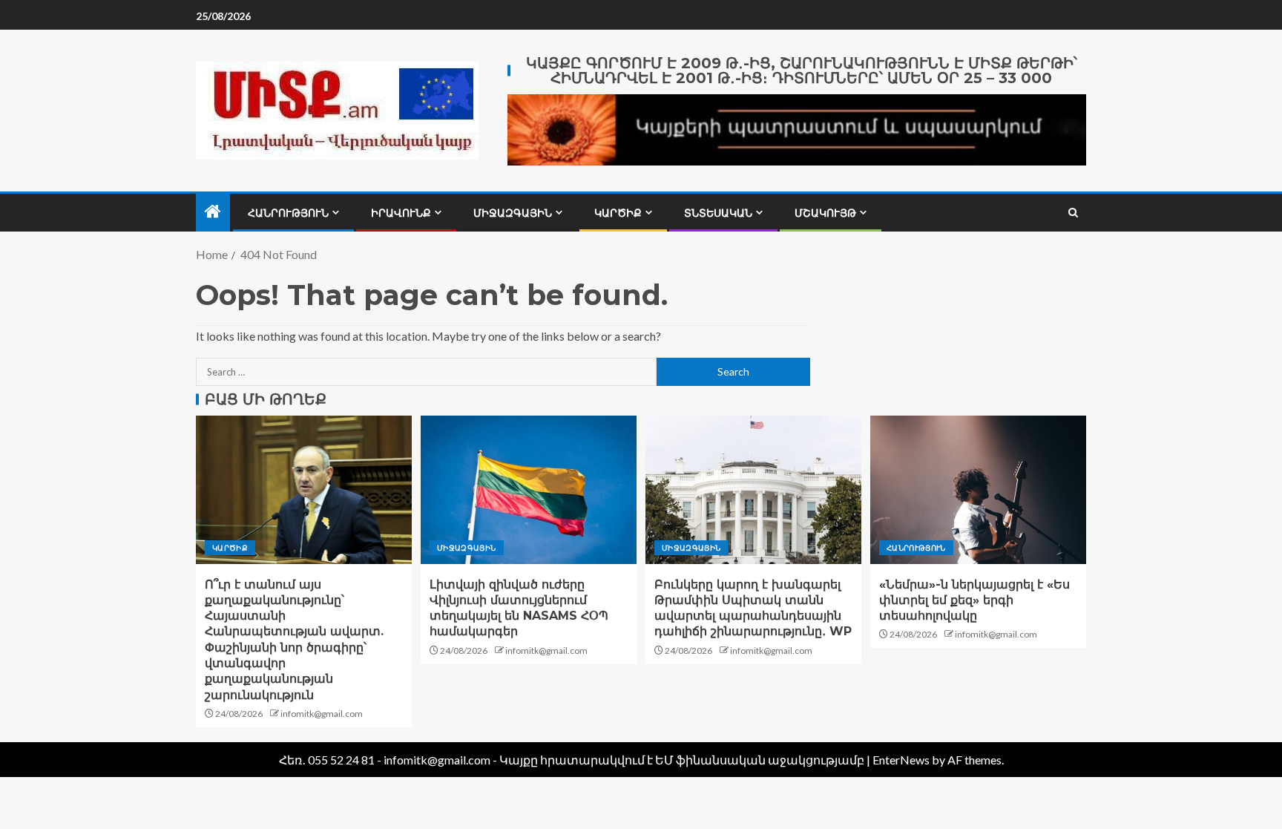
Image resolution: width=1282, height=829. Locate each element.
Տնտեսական (718, 213)
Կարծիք (618, 213)
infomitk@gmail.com (321, 713)
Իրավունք (401, 213)
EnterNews (901, 760)
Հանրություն (288, 213)
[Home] (213, 212)
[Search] (1073, 212)
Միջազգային (512, 213)
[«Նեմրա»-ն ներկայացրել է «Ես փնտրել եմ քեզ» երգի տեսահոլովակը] (978, 490)
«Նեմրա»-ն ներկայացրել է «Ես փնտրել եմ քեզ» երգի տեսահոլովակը (974, 600)
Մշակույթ (825, 213)
